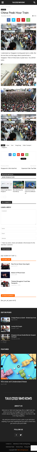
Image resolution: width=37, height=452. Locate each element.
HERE (24, 423)
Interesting (28, 187)
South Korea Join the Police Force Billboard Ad (30, 191)
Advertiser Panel (10, 447)
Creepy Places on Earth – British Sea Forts (23, 317)
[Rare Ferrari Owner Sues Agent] (5, 266)
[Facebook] (16, 435)
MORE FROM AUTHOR (8, 177)
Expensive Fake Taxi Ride (29, 168)
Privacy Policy (27, 447)
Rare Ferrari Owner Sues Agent (20, 264)
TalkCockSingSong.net (22, 450)
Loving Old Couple (16, 326)
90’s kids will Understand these (14, 382)
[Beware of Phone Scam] (5, 275)
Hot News (3, 9)
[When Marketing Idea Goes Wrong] (18, 185)
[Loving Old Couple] (5, 329)
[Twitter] (21, 435)
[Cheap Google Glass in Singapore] (6, 185)
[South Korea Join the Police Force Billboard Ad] (30, 185)
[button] (34, 2)
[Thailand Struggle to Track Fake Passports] (5, 283)
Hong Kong (18, 145)
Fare (12, 145)
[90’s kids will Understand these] (18, 366)
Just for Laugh (4, 187)
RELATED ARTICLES (7, 174)
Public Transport (27, 145)
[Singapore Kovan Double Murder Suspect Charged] (5, 337)
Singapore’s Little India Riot (9, 168)
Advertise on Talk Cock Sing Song (21, 444)
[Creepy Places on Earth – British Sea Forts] (5, 320)
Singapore (4, 147)
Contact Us (8, 444)
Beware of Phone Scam (18, 272)
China (7, 145)
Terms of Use (19, 447)
